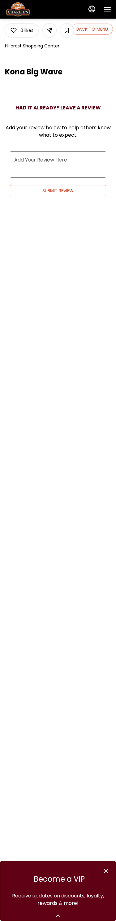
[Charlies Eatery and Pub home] (33, 9)
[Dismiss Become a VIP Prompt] (105, 871)
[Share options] (49, 30)
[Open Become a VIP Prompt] (58, 915)
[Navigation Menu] (107, 9)
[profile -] (92, 9)
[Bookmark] (67, 30)
